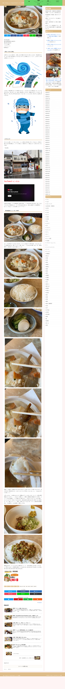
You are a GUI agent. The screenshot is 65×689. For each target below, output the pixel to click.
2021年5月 (47, 181)
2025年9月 (47, 100)
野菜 (47, 316)
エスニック (48, 229)
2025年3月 (47, 109)
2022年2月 (47, 163)
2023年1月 (47, 146)
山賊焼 (47, 279)
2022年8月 (47, 154)
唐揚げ (47, 264)
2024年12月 (47, 111)
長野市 (32, 586)
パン (47, 245)
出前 (47, 260)
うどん (47, 199)
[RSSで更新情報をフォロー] (37, 599)
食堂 (18, 586)
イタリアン (48, 227)
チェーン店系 (48, 238)
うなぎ (47, 201)
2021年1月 (47, 190)
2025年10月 (47, 98)
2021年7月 (47, 177)
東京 (47, 294)
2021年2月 (47, 187)
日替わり (47, 290)
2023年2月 (47, 144)
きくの (47, 214)
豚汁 (24, 586)
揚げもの (47, 286)
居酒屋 (47, 275)
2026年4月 (47, 94)
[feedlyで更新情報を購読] (27, 599)
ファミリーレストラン (50, 247)
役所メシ (47, 284)
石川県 (47, 312)
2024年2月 (47, 123)
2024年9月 (47, 113)
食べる (15, 586)
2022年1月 (47, 165)
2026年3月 (47, 96)
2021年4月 (47, 183)
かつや (47, 210)
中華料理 (47, 253)
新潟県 (47, 288)
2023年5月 (47, 138)
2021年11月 (47, 169)
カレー (47, 234)
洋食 (47, 299)
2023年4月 (47, 140)
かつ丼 (47, 212)
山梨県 (47, 277)
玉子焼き (47, 310)
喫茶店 (47, 266)
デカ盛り (47, 240)
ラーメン (47, 249)
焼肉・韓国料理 (49, 303)
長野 (29, 586)
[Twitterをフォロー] (8, 599)
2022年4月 (47, 158)
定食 (47, 271)
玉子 (47, 307)
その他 (47, 219)
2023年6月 (47, 136)
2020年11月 (47, 194)
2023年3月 (47, 142)
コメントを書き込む (23, 666)
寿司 (47, 273)
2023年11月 (47, 127)
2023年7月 (47, 134)
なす (47, 225)
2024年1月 (47, 125)
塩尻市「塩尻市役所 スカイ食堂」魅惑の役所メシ (53, 22)
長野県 (12, 586)
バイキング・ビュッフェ (50, 242)
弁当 (47, 281)
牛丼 (47, 305)
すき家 (47, 216)
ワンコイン (48, 251)
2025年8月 (47, 103)
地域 (5, 586)
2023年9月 (47, 130)
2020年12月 (47, 192)
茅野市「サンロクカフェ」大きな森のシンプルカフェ (53, 19)
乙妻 (47, 258)
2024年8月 (47, 115)
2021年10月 (47, 171)
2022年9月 (47, 152)
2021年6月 (47, 179)
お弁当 (47, 208)
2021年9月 (47, 173)
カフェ (47, 232)
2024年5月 (47, 121)
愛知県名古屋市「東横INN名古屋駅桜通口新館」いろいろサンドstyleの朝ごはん (53, 11)
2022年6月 (47, 156)
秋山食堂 (8, 586)
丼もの (47, 255)
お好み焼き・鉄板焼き (50, 206)
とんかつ (47, 223)
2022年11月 (47, 150)
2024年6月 (47, 119)
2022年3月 (47, 161)
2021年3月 (47, 185)
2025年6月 (47, 107)
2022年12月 (47, 148)
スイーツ (47, 236)
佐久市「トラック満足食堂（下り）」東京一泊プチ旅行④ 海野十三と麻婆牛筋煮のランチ (53, 27)
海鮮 (47, 301)
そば (47, 221)
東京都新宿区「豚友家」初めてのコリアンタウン (53, 15)
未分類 (47, 292)
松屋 (47, 297)
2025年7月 (47, 105)
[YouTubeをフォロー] (18, 599)
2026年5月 (47, 92)
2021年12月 (47, 167)
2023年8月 (47, 132)
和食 (47, 262)
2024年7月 (47, 117)
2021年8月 (47, 175)
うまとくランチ (49, 203)
